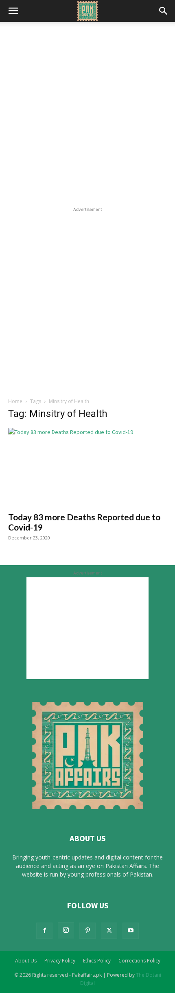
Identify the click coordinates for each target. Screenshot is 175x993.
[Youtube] (130, 931)
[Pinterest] (87, 931)
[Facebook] (44, 931)
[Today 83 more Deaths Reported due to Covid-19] (87, 467)
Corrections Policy (139, 960)
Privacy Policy (59, 960)
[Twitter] (109, 931)
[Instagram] (66, 930)
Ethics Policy (97, 960)
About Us (26, 960)
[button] (13, 11)
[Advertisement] (87, 113)
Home (15, 401)
